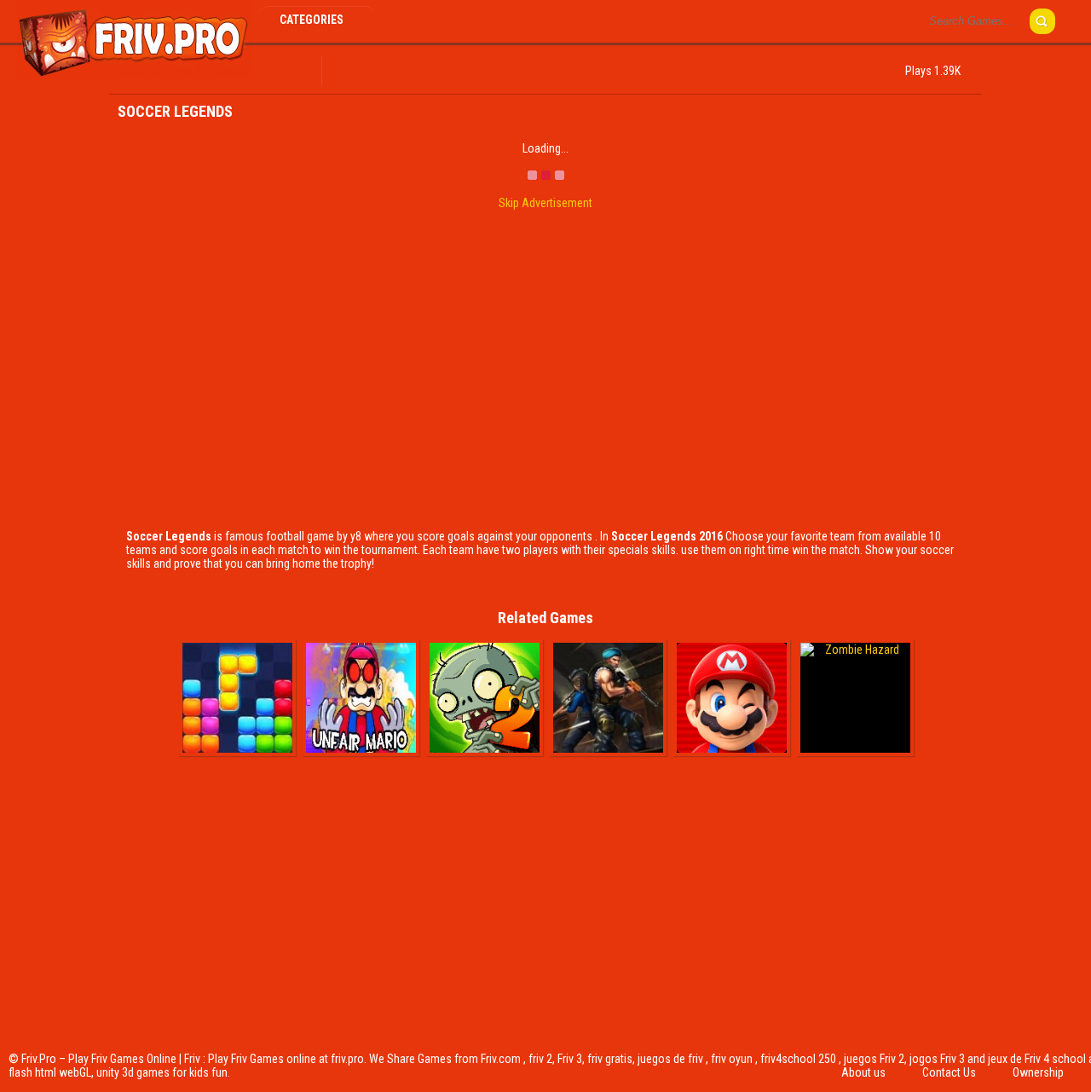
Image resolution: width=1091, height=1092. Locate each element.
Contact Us (949, 1072)
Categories (313, 19)
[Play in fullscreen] (402, 71)
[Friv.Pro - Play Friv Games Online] (133, 75)
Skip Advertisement (545, 203)
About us (863, 1072)
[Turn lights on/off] (373, 71)
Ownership (1038, 1072)
